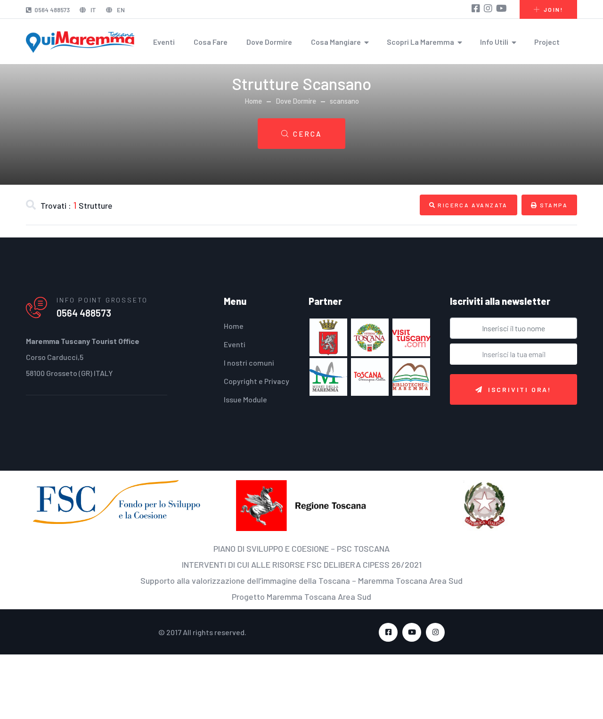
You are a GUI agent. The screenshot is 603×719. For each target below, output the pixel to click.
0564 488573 (52, 10)
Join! (553, 9)
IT (92, 10)
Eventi (164, 41)
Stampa (550, 207)
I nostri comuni (249, 367)
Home (253, 101)
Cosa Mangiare (336, 41)
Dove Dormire (269, 41)
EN (120, 10)
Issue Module (245, 404)
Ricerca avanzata (467, 207)
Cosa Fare (211, 41)
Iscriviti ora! (520, 394)
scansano (344, 101)
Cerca (307, 134)
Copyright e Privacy (256, 385)
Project (547, 41)
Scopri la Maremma (420, 41)
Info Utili (494, 41)
